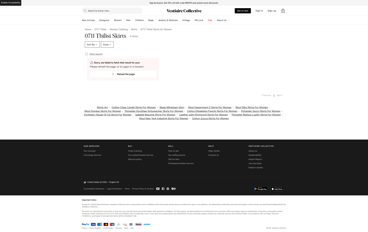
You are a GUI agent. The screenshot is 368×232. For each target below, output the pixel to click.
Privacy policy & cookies (143, 188)
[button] (283, 11)
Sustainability (255, 155)
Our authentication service (140, 155)
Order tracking (135, 150)
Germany (118, 228)
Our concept (89, 150)
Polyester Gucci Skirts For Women (260, 111)
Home (88, 29)
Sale (210, 20)
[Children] (146, 20)
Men (128, 20)
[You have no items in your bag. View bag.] (283, 11)
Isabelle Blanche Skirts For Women (155, 115)
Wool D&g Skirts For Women (251, 107)
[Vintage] (192, 20)
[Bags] (156, 20)
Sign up (272, 10)
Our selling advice (176, 155)
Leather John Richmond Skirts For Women (203, 115)
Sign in (259, 10)
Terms (127, 188)
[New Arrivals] (97, 20)
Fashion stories (256, 167)
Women (118, 20)
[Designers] (112, 20)
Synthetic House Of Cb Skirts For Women (108, 115)
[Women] (124, 20)
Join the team (255, 163)
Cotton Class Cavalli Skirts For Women (134, 107)
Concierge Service (92, 155)
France (84, 228)
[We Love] (205, 20)
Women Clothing (119, 29)
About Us (221, 20)
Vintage (186, 20)
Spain (126, 228)
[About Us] (228, 20)
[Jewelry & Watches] (180, 20)
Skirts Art (102, 107)
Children (139, 20)
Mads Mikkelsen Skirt (172, 107)
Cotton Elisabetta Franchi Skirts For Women (212, 111)
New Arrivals (88, 20)
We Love (199, 20)
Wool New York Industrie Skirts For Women (163, 118)
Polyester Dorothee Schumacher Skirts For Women (154, 111)
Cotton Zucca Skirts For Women (210, 118)
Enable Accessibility (10, 2)
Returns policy (135, 159)
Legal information (114, 188)
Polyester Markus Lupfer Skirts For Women (256, 115)
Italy (132, 228)
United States (108, 228)
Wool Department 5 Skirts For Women (209, 107)
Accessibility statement (94, 188)
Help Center (214, 150)
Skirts (134, 29)
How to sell (173, 150)
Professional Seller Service (180, 163)
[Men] (133, 20)
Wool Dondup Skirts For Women (102, 111)
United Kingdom (95, 228)
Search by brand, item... (99, 10)
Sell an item (242, 10)
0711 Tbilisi (100, 29)
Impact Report (255, 159)
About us (253, 150)
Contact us (213, 155)
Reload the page (126, 74)
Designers (104, 20)
